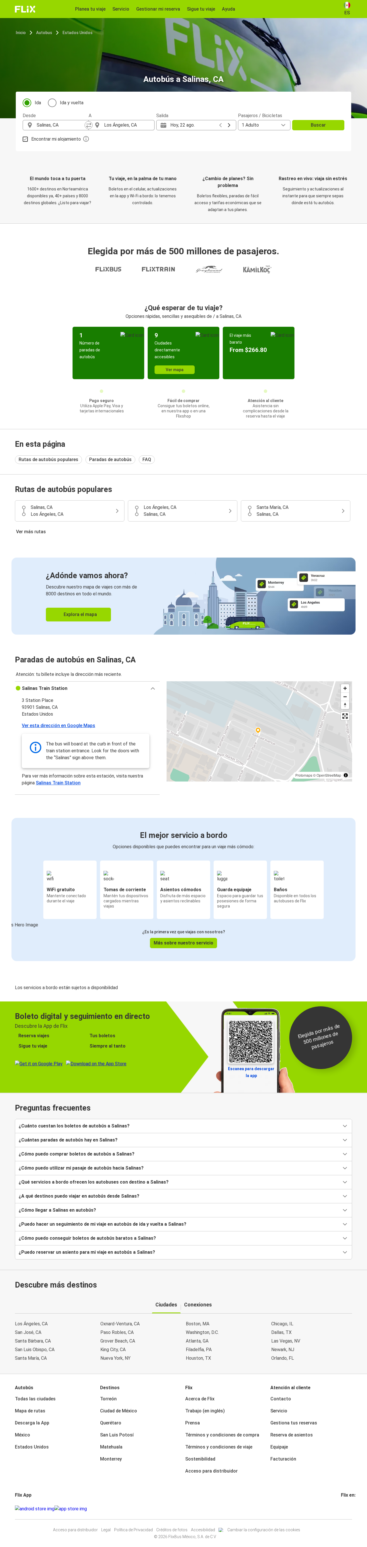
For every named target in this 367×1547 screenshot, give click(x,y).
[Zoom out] (345, 696)
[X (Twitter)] (349, 1508)
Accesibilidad (203, 1530)
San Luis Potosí (117, 1435)
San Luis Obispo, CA (34, 1349)
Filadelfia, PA (199, 1349)
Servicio (278, 1411)
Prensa (192, 1423)
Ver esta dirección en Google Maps (58, 725)
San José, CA (28, 1332)
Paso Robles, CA (117, 1332)
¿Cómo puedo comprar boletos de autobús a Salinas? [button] (76, 1154)
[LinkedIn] (347, 1508)
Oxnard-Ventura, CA (120, 1323)
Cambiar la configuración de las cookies (263, 1530)
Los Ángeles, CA (31, 1323)
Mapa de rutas (30, 1411)
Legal (106, 1530)
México (22, 1435)
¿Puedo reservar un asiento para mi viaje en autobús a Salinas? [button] (87, 1252)
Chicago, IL (282, 1323)
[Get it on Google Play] (34, 1508)
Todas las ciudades (35, 1399)
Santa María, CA (31, 1358)
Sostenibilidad (200, 1459)
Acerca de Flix (199, 1399)
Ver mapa (175, 369)
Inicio (21, 32)
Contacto (280, 1399)
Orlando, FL (282, 1358)
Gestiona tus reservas (293, 1423)
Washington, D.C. (202, 1332)
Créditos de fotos (172, 1530)
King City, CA (113, 1349)
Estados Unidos (78, 32)
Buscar (318, 125)
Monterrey (111, 1459)
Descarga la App (32, 1423)
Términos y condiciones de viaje (218, 1447)
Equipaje (279, 1447)
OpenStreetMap (329, 775)
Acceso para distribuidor (211, 1471)
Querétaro (110, 1423)
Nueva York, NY (115, 1358)
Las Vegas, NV (285, 1341)
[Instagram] (343, 1508)
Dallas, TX (281, 1332)
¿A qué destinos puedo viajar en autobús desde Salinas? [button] (79, 1196)
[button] (87, 688)
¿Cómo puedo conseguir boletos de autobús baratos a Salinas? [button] (87, 1238)
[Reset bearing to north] (345, 705)
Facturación (283, 1459)
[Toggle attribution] (345, 775)
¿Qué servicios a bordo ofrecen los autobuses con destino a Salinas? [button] (94, 1182)
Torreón (108, 1399)
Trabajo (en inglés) (205, 1411)
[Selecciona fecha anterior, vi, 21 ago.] (220, 125)
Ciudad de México (118, 1411)
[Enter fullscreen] (345, 716)
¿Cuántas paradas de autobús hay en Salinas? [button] (68, 1140)
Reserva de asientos (291, 1435)
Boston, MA (197, 1323)
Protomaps (303, 775)
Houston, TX (198, 1358)
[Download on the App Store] (70, 1508)
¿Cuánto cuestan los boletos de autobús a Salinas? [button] (74, 1126)
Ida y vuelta (71, 102)
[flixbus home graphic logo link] (25, 9)
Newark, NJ (282, 1349)
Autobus (44, 32)
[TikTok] (350, 1508)
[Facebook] (342, 1508)
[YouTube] (345, 1508)
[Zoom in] (345, 688)
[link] (183, 596)
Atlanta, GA (197, 1341)
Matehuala (111, 1447)
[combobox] (61, 125)
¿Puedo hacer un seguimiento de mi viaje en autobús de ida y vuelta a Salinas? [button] (102, 1224)
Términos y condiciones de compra (222, 1435)
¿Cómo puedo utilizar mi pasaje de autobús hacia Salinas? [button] (81, 1168)
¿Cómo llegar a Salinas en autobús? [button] (57, 1210)
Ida (38, 102)
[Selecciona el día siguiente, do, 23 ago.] (229, 125)
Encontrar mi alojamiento (56, 139)
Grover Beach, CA (117, 1341)
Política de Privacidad (133, 1530)
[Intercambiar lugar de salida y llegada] (89, 125)
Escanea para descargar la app (251, 1072)
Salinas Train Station (58, 783)
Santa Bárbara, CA (33, 1341)
